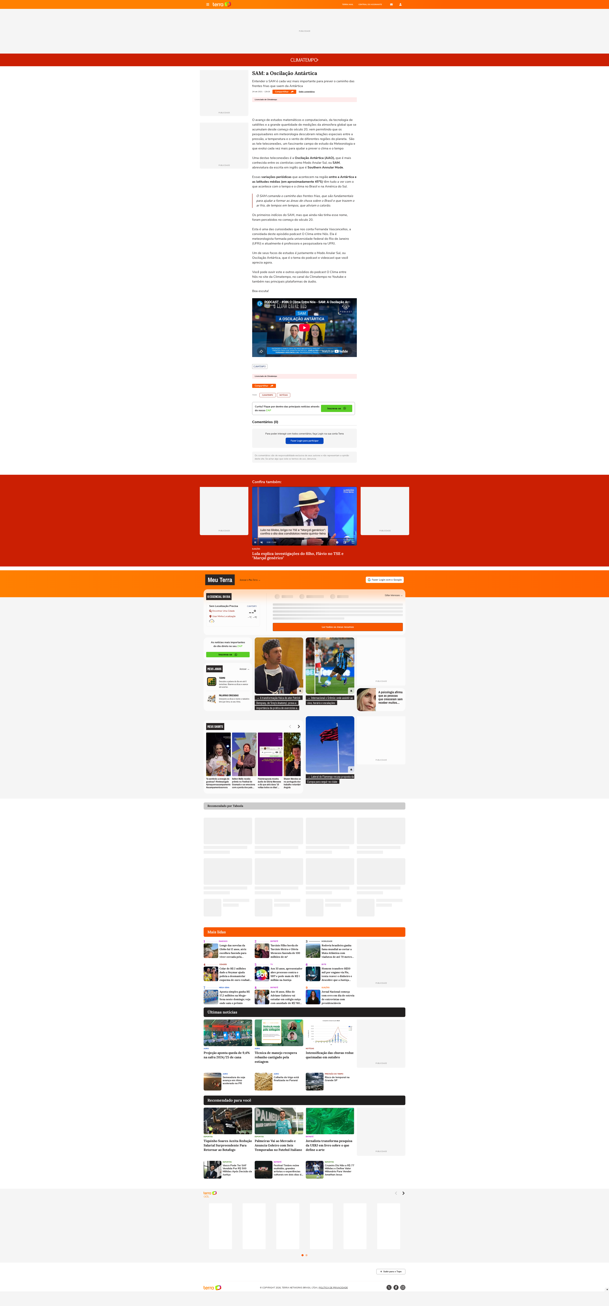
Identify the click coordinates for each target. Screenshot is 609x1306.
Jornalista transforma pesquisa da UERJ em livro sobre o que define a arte (329, 1145)
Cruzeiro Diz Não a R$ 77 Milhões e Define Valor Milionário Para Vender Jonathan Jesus (339, 1170)
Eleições (256, 549)
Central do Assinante (370, 4)
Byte (324, 964)
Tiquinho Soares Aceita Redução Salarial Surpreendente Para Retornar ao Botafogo (228, 1145)
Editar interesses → (394, 595)
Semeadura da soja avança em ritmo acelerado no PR (234, 1080)
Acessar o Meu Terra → (250, 579)
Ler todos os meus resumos (338, 627)
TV (271, 964)
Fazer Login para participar (304, 440)
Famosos (223, 941)
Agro (206, 1048)
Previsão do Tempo (334, 1074)
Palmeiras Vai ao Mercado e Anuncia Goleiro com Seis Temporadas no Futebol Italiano (278, 1145)
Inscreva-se (225, 654)
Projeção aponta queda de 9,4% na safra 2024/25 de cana (227, 1055)
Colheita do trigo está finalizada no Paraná (286, 1079)
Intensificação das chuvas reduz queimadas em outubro (330, 1055)
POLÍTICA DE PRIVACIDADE (333, 1287)
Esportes (208, 1137)
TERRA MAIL (347, 4)
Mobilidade (326, 941)
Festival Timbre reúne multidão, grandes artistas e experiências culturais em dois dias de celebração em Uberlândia (288, 1170)
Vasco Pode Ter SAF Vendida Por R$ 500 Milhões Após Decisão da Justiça (237, 1170)
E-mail (391, 4)
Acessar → (245, 668)
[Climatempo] (259, 366)
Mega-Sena (224, 987)
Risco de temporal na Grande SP (337, 1079)
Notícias (283, 395)
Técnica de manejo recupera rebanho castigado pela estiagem (276, 1057)
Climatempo (267, 395)
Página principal (222, 4)
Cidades (223, 964)
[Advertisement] (381, 1081)
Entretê (274, 941)
